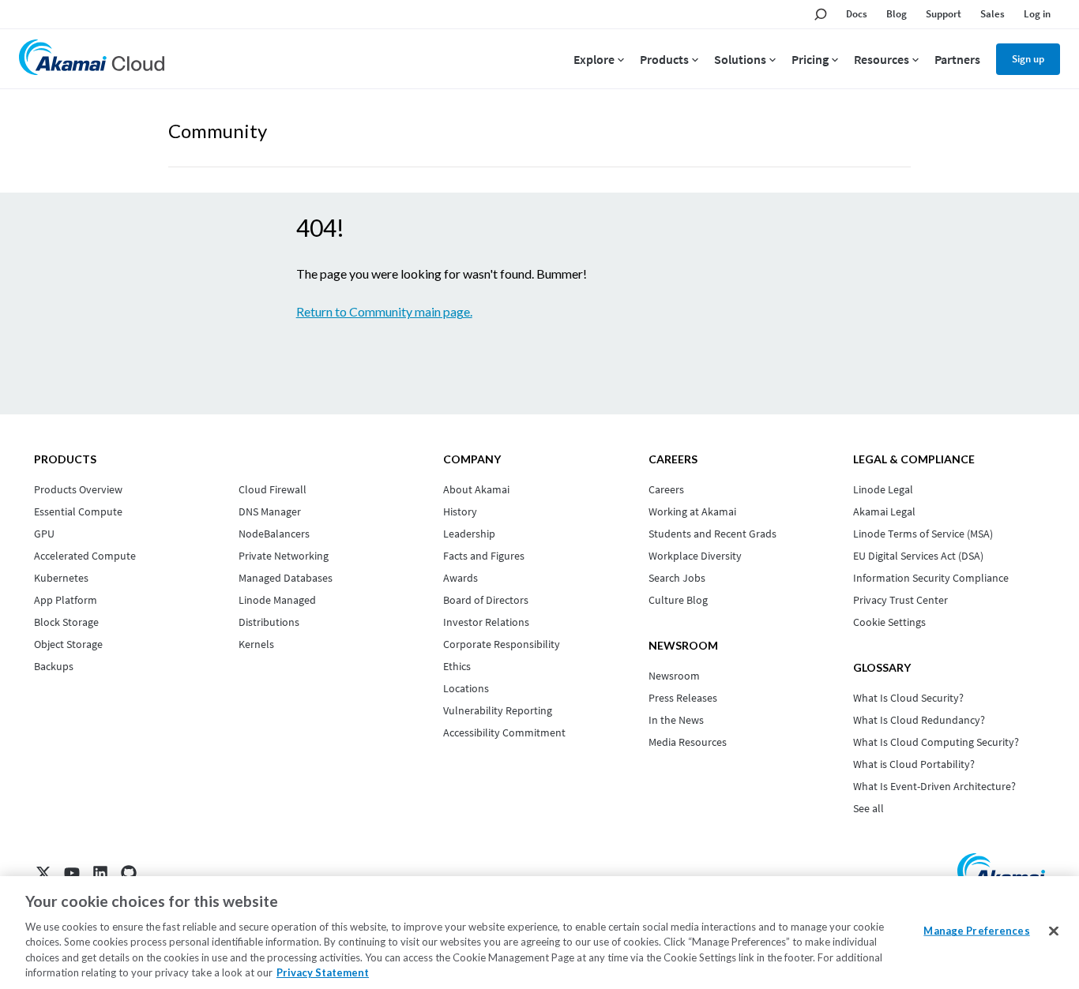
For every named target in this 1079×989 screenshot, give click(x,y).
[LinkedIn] (100, 873)
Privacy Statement (322, 972)
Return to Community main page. (384, 311)
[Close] (1053, 931)
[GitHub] (128, 873)
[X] (43, 873)
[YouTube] (71, 873)
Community (217, 130)
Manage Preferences (976, 930)
